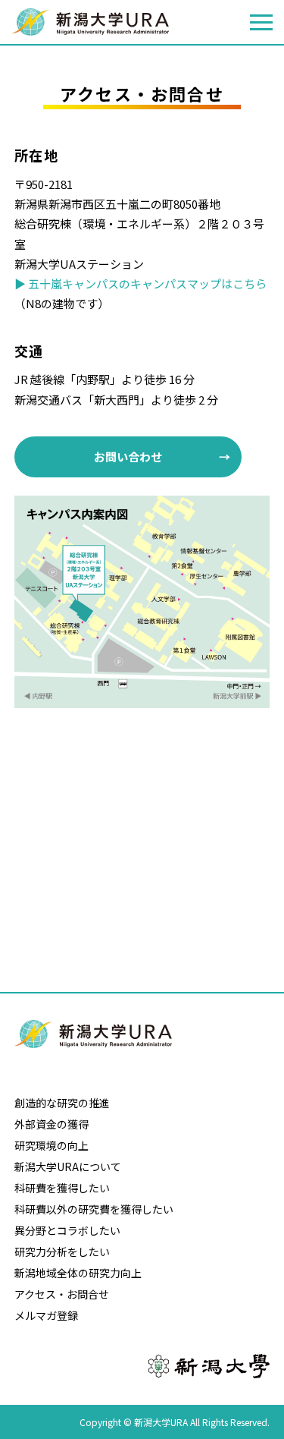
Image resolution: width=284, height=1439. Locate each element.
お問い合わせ (128, 456)
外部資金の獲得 (51, 1124)
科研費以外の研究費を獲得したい (93, 1209)
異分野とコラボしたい (67, 1230)
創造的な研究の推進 (62, 1102)
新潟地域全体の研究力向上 (78, 1272)
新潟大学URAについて (67, 1166)
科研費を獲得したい (62, 1187)
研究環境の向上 (51, 1145)
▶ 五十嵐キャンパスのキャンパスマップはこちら (140, 283)
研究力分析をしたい (62, 1251)
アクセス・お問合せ (61, 1294)
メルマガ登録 (46, 1315)
